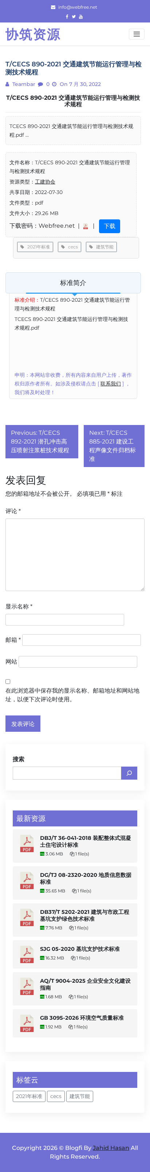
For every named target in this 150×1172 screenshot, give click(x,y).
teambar (23, 84)
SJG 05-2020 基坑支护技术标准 (80, 949)
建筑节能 (103, 246)
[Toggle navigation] (137, 34)
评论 (13, 511)
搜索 (18, 759)
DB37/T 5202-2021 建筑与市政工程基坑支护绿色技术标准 (84, 915)
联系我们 (110, 383)
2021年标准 (37, 246)
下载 (109, 226)
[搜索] (129, 773)
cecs (71, 246)
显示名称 (18, 606)
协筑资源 (33, 34)
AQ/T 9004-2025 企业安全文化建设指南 (85, 984)
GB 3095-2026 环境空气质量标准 (82, 1018)
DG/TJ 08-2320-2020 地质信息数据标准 (85, 878)
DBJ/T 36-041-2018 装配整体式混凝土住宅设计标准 (85, 841)
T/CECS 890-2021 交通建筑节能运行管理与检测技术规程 (73, 101)
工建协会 (45, 181)
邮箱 (13, 639)
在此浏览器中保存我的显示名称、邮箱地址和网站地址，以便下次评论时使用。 (72, 695)
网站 (11, 661)
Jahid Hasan (111, 1147)
